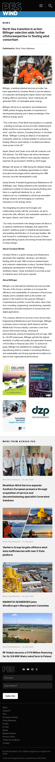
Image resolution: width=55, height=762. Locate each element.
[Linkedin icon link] (24, 669)
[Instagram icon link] (32, 669)
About (5, 730)
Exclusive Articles (10, 717)
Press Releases (9, 720)
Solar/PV (6, 711)
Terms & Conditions (11, 740)
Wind (5, 707)
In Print (6, 727)
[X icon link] (37, 669)
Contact (6, 743)
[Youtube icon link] (28, 669)
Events (6, 724)
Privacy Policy (9, 736)
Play (4, 714)
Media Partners (9, 733)
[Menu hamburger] (41, 5)
